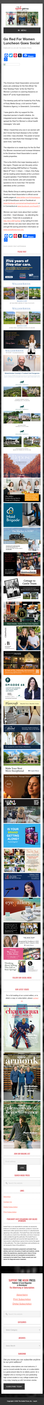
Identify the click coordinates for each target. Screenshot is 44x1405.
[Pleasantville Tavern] (22, 625)
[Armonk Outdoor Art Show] (22, 822)
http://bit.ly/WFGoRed (12, 220)
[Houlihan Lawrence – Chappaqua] (22, 403)
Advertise (6, 1196)
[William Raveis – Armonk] (22, 304)
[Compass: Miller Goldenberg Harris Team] (22, 501)
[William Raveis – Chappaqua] (22, 329)
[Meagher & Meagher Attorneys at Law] (22, 575)
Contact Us (7, 1202)
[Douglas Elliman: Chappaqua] (22, 773)
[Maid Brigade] (22, 526)
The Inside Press (22, 16)
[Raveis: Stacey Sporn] (22, 353)
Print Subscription (9, 1212)
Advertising (22, 1294)
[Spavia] (22, 797)
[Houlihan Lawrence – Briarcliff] (22, 452)
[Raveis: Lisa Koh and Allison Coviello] (22, 600)
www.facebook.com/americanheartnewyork (20, 203)
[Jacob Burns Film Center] (22, 674)
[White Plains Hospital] (22, 279)
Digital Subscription (10, 1207)
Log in (35, 1401)
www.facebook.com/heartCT (28, 206)
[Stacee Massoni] (22, 551)
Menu (23, 30)
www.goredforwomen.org (13, 229)
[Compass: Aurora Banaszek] (22, 649)
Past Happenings (19, 246)
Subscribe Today (14, 1386)
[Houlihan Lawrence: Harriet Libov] (22, 699)
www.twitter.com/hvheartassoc (28, 197)
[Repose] (22, 477)
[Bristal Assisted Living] (22, 748)
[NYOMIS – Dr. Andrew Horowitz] (22, 378)
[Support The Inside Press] (22, 1292)
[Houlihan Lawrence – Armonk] (22, 427)
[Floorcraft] (22, 723)
